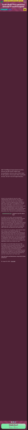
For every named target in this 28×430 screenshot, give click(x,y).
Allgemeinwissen (4, 9)
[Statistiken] (24, 9)
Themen (10, 0)
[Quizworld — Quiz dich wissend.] (2, 2)
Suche (5, 0)
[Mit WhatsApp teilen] (11, 422)
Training (16, 0)
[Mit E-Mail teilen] (13, 422)
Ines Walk (13, 261)
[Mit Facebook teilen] (15, 422)
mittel (10, 9)
